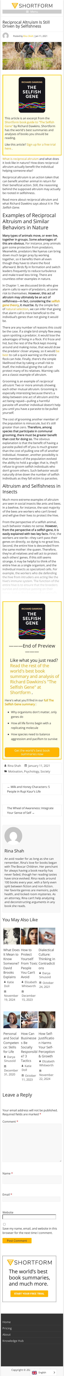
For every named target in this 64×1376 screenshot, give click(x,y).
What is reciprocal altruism (20, 159)
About (6, 1334)
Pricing (7, 1328)
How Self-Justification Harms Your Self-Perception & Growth (47, 1044)
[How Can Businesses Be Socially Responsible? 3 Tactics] (29, 1013)
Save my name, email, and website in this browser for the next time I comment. (29, 1231)
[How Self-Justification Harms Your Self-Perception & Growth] (47, 1013)
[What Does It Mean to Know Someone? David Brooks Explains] (11, 929)
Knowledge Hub (13, 1341)
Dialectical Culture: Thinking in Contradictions (47, 959)
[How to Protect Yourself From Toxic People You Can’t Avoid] (29, 929)
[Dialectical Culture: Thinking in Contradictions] (47, 929)
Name (7, 1173)
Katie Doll (9, 984)
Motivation (15, 771)
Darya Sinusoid (45, 975)
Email (7, 1194)
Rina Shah (28, 36)
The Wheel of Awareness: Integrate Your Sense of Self (30, 810)
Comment (10, 1122)
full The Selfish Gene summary (29, 702)
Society (45, 771)
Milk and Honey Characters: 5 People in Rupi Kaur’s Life (28, 789)
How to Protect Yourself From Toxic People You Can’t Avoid (29, 963)
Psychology (31, 771)
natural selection (17, 309)
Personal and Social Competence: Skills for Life (11, 1042)
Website (7, 1212)
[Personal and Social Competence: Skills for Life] (11, 1013)
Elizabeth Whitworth (29, 984)
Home (6, 1322)
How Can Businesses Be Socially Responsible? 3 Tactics (29, 1047)
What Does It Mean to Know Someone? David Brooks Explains (11, 963)
